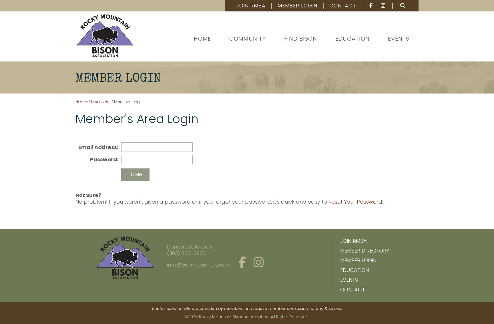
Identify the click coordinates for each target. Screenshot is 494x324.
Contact (342, 6)
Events (398, 39)
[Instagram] (384, 6)
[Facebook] (368, 6)
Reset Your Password (355, 201)
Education (352, 39)
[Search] (403, 6)
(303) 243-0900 (186, 253)
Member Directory (364, 250)
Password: (104, 159)
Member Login (297, 6)
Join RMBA (251, 6)
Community (247, 39)
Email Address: (98, 147)
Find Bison (300, 39)
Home (202, 39)
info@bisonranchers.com (199, 264)
